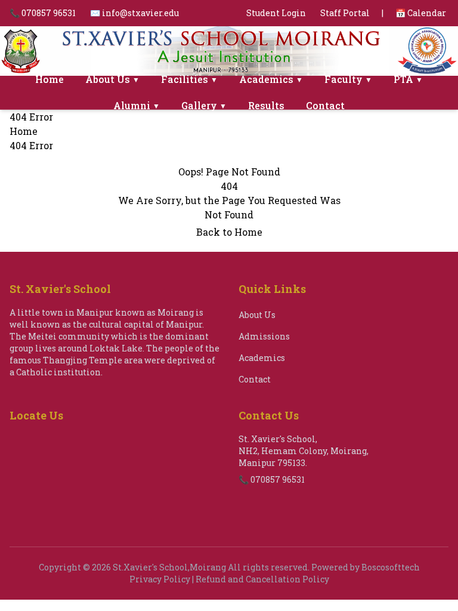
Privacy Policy (159, 579)
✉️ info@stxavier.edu (134, 12)
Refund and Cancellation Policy (262, 579)
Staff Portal (345, 12)
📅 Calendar (420, 12)
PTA (408, 79)
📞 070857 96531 (43, 12)
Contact (325, 105)
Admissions (264, 336)
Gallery (204, 105)
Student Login (276, 12)
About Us (112, 79)
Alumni (136, 105)
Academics (271, 79)
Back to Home (229, 232)
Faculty (348, 79)
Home (49, 79)
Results (266, 105)
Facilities (189, 79)
